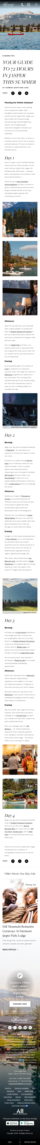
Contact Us (10, 1091)
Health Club (15, 345)
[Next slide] (37, 901)
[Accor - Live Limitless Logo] (20, 1111)
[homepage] (10, 4)
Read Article (9, 949)
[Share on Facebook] (13, 93)
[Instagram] (20, 1027)
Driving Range (10, 478)
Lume (7, 369)
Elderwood (8, 375)
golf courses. (9, 475)
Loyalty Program (12, 1094)
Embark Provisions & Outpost (21, 823)
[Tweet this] (19, 93)
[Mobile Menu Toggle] (28, 4)
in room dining (21, 632)
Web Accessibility (30, 1097)
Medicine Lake (20, 660)
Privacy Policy (9, 1103)
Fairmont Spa (21, 716)
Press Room (8, 1097)
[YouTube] (25, 1027)
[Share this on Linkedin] (26, 93)
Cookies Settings (20, 1106)
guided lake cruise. (27, 653)
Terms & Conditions (13, 1100)
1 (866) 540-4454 (24, 1078)
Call (10, 1142)
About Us (8, 1088)
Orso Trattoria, (12, 539)
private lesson (14, 484)
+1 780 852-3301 (25, 1081)
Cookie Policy (28, 1100)
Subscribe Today (20, 1004)
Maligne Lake (21, 647)
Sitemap (18, 1097)
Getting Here (29, 1091)
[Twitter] (15, 1027)
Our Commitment (27, 1094)
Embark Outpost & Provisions (21, 332)
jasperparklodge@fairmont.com (20, 1084)
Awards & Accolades (22, 1088)
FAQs (19, 1091)
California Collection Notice (26, 1103)
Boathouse (8, 695)
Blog (33, 1088)
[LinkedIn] (30, 1027)
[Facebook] (10, 1027)
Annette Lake (17, 832)
